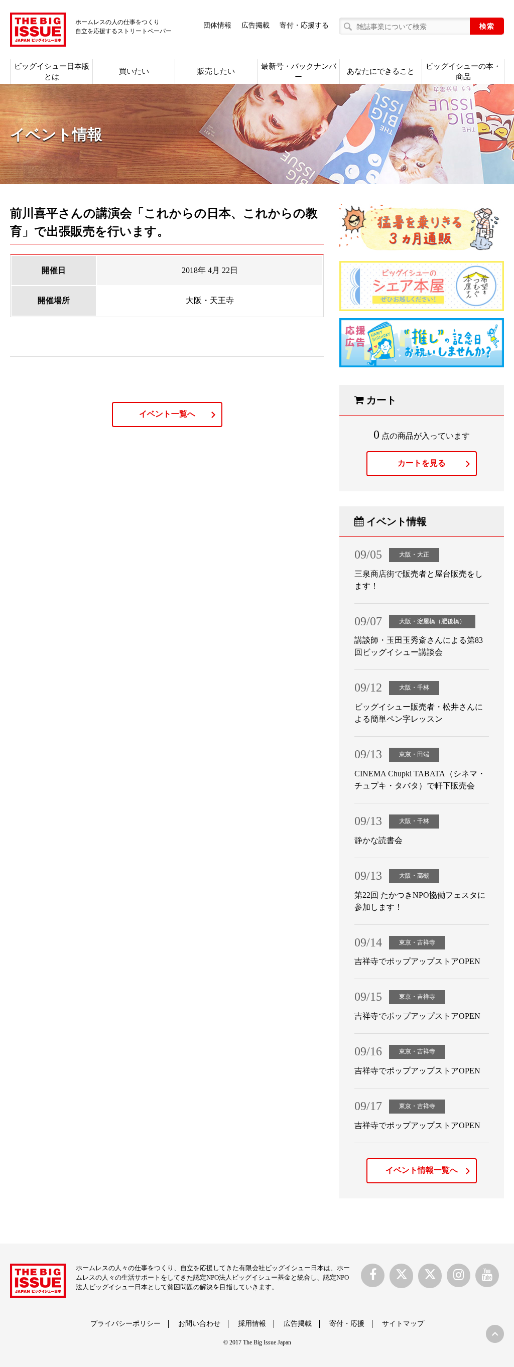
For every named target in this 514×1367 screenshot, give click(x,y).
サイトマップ (403, 1323)
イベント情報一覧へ (422, 1170)
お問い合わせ (199, 1323)
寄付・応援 (346, 1323)
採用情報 (252, 1323)
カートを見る (422, 463)
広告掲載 (255, 25)
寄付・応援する (304, 25)
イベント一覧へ (167, 413)
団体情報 (217, 25)
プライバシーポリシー (125, 1323)
